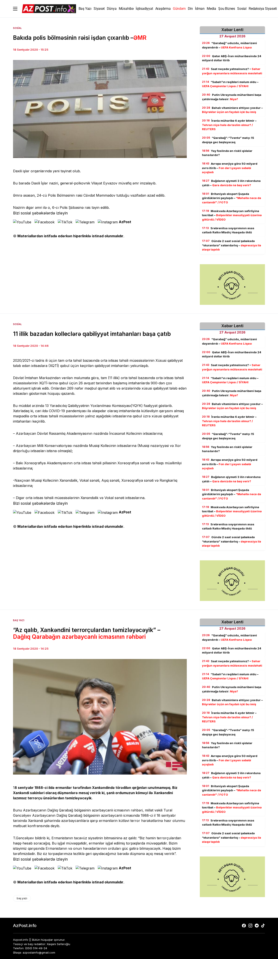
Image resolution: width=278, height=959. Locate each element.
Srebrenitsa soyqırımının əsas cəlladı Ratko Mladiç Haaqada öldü (228, 230)
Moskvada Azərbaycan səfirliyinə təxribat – (232, 215)
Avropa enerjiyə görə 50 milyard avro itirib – (229, 168)
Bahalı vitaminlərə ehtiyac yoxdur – (232, 110)
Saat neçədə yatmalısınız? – (232, 71)
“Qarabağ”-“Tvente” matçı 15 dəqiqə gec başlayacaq (228, 140)
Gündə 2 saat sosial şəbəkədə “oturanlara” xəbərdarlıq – (231, 245)
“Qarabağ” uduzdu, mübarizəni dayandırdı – (229, 45)
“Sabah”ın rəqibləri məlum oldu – (230, 84)
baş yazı (22, 898)
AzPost (125, 222)
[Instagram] (250, 925)
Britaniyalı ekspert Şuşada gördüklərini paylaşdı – (231, 198)
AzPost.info (24, 925)
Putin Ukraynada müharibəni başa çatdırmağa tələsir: (231, 97)
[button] (15, 8)
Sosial (17, 28)
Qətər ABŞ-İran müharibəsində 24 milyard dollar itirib (231, 58)
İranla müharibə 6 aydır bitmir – (229, 125)
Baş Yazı (18, 620)
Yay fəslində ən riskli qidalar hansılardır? (227, 153)
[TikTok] (263, 925)
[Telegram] (257, 925)
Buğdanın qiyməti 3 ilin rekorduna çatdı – (231, 183)
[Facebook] (244, 925)
